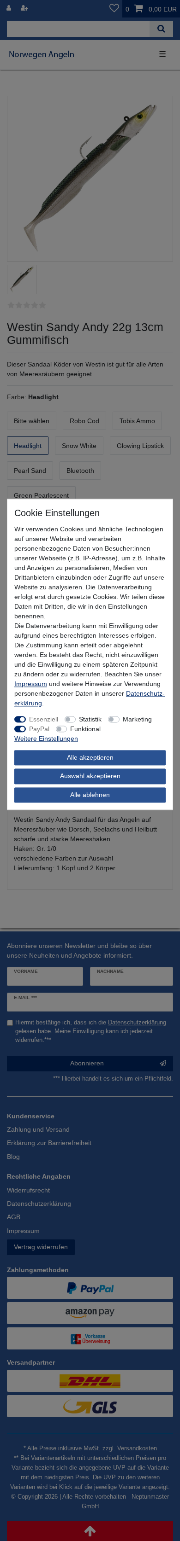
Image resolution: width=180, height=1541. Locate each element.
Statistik (90, 719)
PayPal (39, 729)
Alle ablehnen (90, 794)
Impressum (30, 683)
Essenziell (43, 719)
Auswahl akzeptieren (90, 776)
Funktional (85, 729)
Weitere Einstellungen (46, 738)
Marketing (137, 719)
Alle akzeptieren (90, 757)
